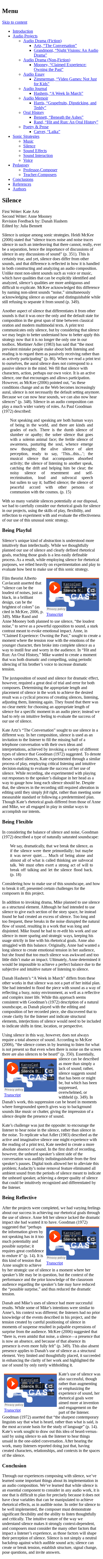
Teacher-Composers (40, 174)
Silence (29, 146)
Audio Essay (34, 74)
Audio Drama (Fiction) (42, 41)
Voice (28, 160)
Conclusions (23, 179)
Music (28, 141)
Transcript (54, 614)
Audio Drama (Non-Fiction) (46, 60)
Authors (19, 189)
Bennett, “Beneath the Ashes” (58, 117)
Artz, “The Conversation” (55, 45)
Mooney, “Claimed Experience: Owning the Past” (60, 67)
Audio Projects (25, 36)
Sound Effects (35, 150)
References (22, 184)
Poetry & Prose (36, 127)
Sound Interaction (38, 155)
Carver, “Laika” (47, 131)
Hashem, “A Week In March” (58, 93)
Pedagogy (21, 165)
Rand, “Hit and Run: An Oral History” (66, 122)
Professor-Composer (40, 170)
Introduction (23, 31)
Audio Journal (35, 88)
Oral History (33, 112)
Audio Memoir (35, 98)
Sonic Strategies (26, 136)
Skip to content (14, 22)
